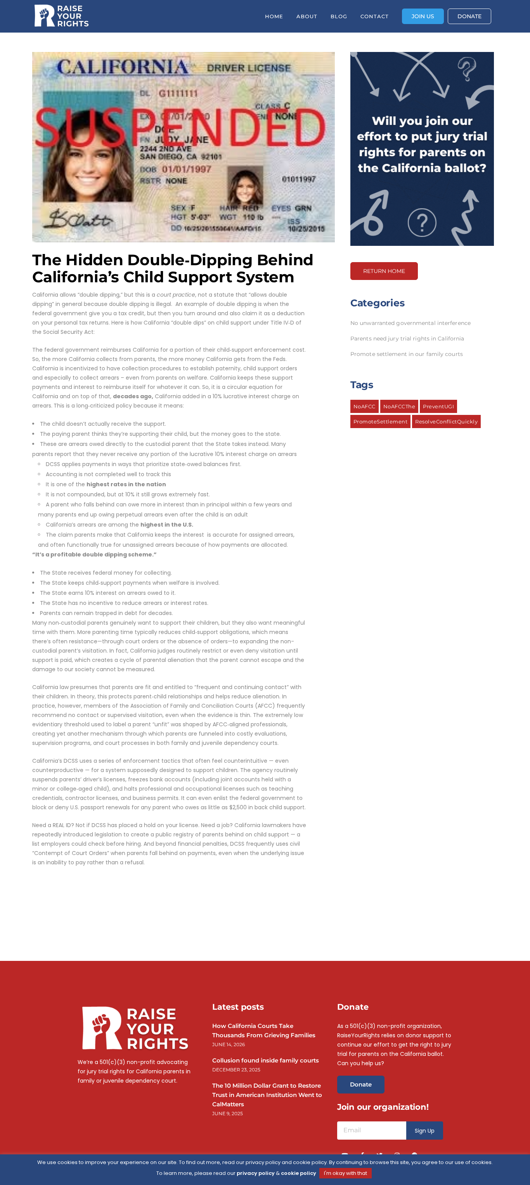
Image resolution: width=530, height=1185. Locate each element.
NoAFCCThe (399, 406)
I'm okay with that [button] (345, 1173)
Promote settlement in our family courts (406, 354)
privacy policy (256, 1173)
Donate (361, 1084)
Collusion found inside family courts (265, 1060)
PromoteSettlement (380, 421)
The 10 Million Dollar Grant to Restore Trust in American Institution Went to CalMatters (267, 1095)
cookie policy (298, 1173)
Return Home (384, 271)
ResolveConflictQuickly (446, 421)
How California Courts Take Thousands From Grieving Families (263, 1030)
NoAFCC (364, 406)
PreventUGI (438, 406)
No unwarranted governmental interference (410, 323)
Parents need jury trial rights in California (407, 338)
